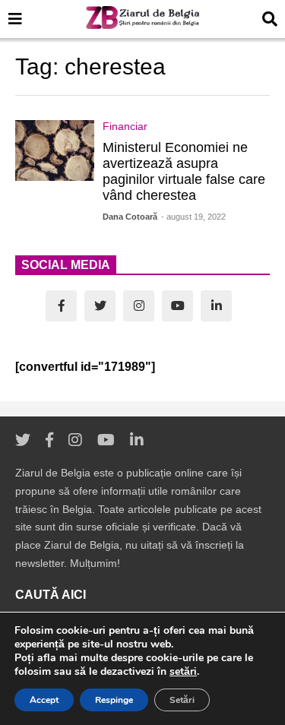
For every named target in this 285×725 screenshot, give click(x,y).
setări (183, 672)
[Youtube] (177, 305)
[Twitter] (100, 305)
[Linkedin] (216, 305)
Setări (182, 700)
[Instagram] (138, 305)
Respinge (114, 700)
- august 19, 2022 (193, 216)
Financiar (125, 126)
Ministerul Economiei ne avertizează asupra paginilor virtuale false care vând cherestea (184, 171)
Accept (44, 700)
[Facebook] (61, 305)
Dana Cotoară (130, 216)
